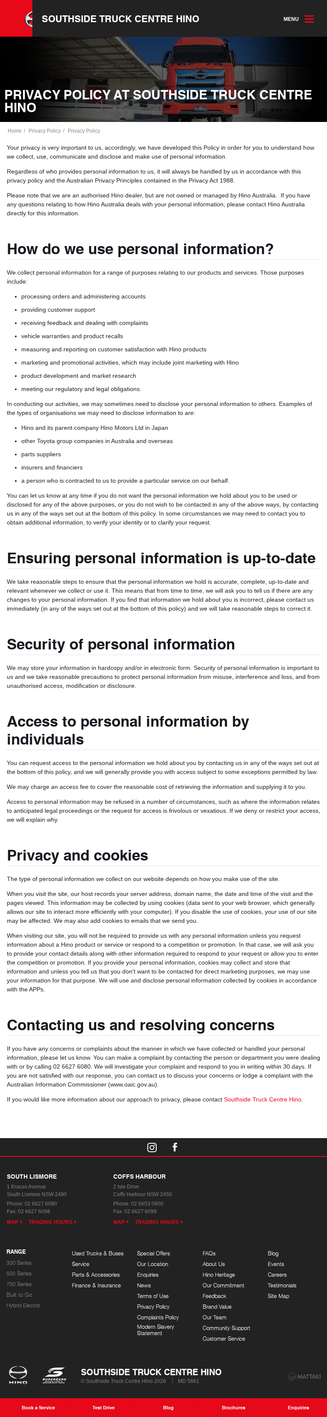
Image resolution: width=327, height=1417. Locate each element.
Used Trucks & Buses (97, 1253)
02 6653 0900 (147, 1204)
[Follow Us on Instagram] (152, 1147)
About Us (214, 1264)
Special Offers (153, 1253)
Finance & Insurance (96, 1285)
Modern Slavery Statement (155, 1330)
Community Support (226, 1328)
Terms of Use (153, 1296)
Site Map (278, 1296)
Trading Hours (50, 1222)
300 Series (19, 1263)
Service (80, 1264)
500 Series (19, 1273)
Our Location (152, 1264)
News (144, 1285)
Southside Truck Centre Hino (120, 18)
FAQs (209, 1253)
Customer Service (224, 1339)
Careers (277, 1275)
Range (16, 1252)
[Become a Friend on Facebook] (175, 1147)
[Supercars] (54, 1376)
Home (15, 131)
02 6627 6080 (41, 1204)
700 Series (19, 1284)
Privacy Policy (45, 131)
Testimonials (282, 1285)
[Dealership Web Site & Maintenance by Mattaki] (304, 1376)
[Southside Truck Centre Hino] (16, 18)
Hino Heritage (219, 1275)
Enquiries (147, 1275)
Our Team (215, 1317)
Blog (273, 1253)
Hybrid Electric (23, 1305)
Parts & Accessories (96, 1275)
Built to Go (19, 1295)
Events (276, 1264)
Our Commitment (223, 1285)
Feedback (215, 1296)
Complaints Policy (158, 1317)
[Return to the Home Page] (20, 1376)
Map (12, 1222)
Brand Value (217, 1307)
